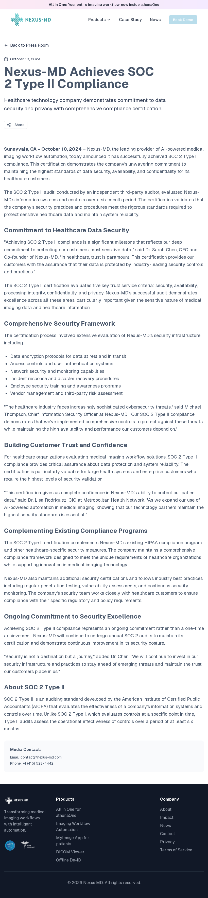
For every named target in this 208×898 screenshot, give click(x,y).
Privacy (167, 841)
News (155, 19)
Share (19, 125)
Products (97, 19)
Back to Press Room (29, 45)
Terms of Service (176, 850)
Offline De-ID (68, 860)
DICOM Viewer (70, 852)
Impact (167, 817)
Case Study (130, 19)
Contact (167, 833)
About (165, 809)
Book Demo (183, 20)
